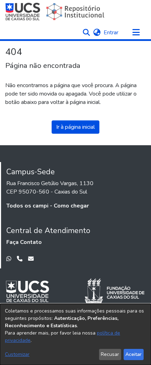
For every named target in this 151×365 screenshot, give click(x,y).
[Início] (55, 11)
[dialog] (75, 334)
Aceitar (133, 354)
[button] (86, 32)
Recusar (110, 354)
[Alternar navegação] (136, 32)
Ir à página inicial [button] (75, 127)
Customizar (17, 354)
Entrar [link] (111, 32)
